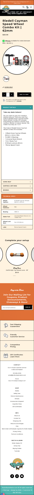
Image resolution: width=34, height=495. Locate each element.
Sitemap (6, 490)
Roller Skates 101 (17, 443)
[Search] (23, 7)
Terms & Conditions (17, 434)
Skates (17, 391)
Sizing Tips (17, 446)
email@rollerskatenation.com (17, 375)
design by (14, 490)
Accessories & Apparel (17, 401)
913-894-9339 (17, 373)
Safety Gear (17, 393)
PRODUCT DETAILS (9, 107)
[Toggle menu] (31, 7)
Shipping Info (17, 421)
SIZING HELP (7, 182)
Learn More (17, 3)
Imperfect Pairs (17, 404)
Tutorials (17, 451)
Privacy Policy (17, 431)
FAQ (17, 426)
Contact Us (17, 418)
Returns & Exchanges (17, 423)
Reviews (6, 190)
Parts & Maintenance (17, 396)
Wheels (17, 398)
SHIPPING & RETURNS (10, 186)
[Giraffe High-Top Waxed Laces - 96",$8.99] (17, 254)
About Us (17, 415)
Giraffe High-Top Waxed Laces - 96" (17, 270)
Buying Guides (17, 448)
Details (19, 101)
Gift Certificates (17, 406)
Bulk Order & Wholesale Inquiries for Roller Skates (17, 429)
